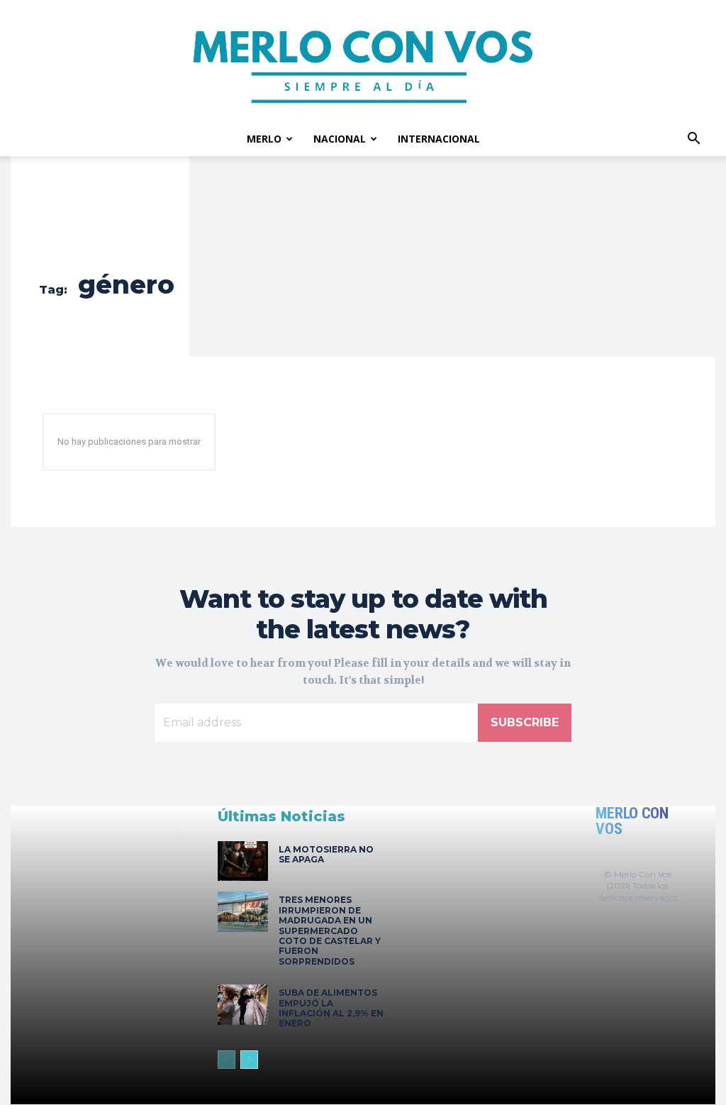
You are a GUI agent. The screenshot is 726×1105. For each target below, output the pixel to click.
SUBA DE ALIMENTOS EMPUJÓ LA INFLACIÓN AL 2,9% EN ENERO (331, 1007)
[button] (693, 140)
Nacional (339, 138)
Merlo (264, 138)
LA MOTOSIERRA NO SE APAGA (326, 854)
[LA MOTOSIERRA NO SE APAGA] (243, 861)
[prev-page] (226, 1059)
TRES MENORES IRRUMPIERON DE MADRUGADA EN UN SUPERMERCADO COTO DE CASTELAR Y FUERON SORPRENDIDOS (330, 930)
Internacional (439, 138)
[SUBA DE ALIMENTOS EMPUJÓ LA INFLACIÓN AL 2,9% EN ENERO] (243, 1004)
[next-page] (249, 1059)
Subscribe (525, 722)
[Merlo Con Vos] (363, 61)
